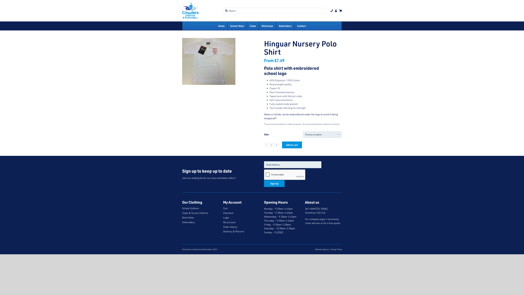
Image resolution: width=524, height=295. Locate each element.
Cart (225, 208)
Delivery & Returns (233, 231)
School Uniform (190, 208)
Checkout (228, 212)
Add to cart (292, 144)
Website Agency (322, 249)
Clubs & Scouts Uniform (195, 212)
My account (229, 222)
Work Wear (188, 217)
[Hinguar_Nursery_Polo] (208, 61)
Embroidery (188, 222)
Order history (230, 226)
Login (226, 217)
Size (266, 134)
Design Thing (336, 249)
